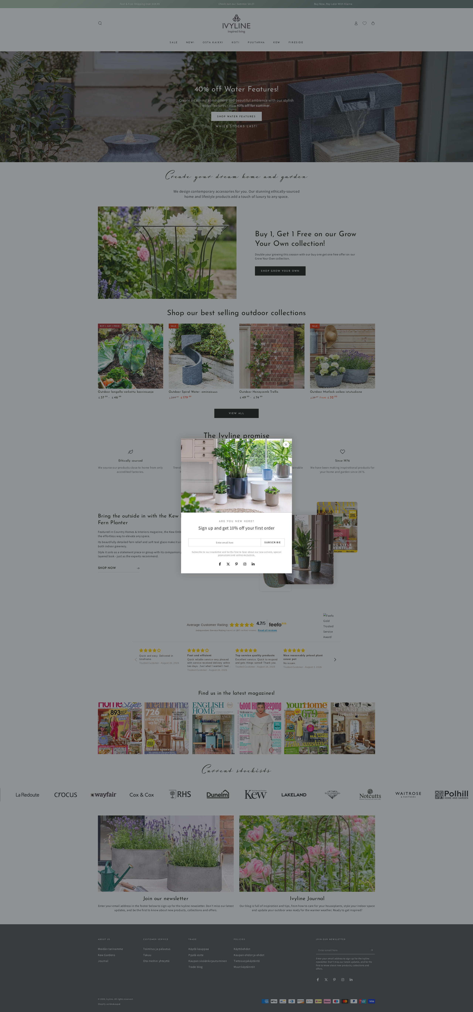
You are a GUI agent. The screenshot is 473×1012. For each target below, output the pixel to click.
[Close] (286, 445)
